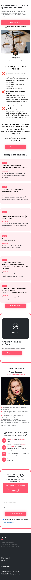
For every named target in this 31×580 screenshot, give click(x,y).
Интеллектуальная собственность (10, 574)
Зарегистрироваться (15, 513)
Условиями (19, 521)
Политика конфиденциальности (10, 571)
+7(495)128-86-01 (5, 560)
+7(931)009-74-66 (5, 558)
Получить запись (15, 22)
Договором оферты (9, 522)
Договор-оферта (6, 573)
